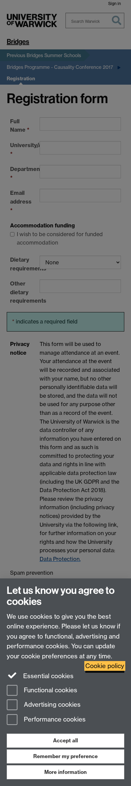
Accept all (65, 740)
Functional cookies (49, 690)
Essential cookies (47, 676)
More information (65, 772)
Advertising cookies (51, 705)
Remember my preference (65, 756)
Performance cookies (54, 720)
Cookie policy (104, 666)
